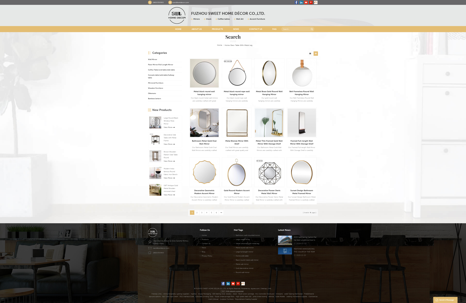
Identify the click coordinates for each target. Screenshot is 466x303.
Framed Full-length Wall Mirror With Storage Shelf (301, 142)
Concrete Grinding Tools (204, 296)
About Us (197, 29)
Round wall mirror (243, 272)
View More (168, 127)
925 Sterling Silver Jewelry (221, 294)
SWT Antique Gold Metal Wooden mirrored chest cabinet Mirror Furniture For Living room (171, 188)
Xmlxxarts (279, 294)
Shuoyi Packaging (204, 294)
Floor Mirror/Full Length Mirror (160, 65)
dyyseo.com (255, 288)
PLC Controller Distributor (264, 294)
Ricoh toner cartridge (246, 294)
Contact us (206, 243)
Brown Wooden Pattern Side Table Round (171, 155)
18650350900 (158, 2)
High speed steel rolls (243, 296)
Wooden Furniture (155, 88)
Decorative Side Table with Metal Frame (170, 138)
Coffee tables (224, 19)
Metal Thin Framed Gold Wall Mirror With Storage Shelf (269, 142)
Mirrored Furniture (155, 83)
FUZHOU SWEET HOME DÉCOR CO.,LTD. (228, 13)
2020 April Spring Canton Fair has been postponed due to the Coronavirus (305, 238)
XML (269, 288)
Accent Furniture (257, 19)
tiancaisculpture (155, 296)
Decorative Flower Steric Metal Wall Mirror (269, 192)
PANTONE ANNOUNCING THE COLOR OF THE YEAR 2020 (304, 250)
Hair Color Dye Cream (170, 296)
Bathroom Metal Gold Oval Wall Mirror (204, 142)
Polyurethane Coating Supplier (246, 299)
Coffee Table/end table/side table (161, 70)
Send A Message (446, 300)
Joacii (235, 294)
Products (217, 29)
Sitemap (264, 288)
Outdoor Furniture (226, 299)
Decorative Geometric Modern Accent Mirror (204, 192)
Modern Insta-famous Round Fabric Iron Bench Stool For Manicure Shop (171, 172)
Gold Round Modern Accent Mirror (237, 192)
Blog (203, 252)
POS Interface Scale (187, 296)
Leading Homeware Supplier (296, 296)
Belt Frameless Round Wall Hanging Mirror (301, 93)
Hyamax (194, 294)
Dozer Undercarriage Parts (224, 296)
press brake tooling (260, 296)
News (236, 29)
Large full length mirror (244, 252)
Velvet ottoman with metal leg (247, 243)
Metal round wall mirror (245, 248)
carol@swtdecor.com (180, 2)
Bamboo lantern (154, 99)
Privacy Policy (207, 256)
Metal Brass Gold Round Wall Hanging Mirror (269, 93)
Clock (208, 19)
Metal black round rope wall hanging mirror (237, 93)
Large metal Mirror (243, 239)
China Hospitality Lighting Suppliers (176, 294)
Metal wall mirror (242, 264)
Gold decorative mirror (245, 268)
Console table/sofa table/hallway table (161, 76)
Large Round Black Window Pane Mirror (171, 121)
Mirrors (196, 19)
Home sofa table (242, 256)
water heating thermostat (293, 294)
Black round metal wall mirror (247, 260)
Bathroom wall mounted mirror (248, 235)
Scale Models (280, 296)
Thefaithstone (309, 294)
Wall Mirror (152, 59)
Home (178, 29)
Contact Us (255, 29)
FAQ (274, 29)
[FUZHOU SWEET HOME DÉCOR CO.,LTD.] (177, 15)
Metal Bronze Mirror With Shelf (236, 142)
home (219, 45)
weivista (271, 296)
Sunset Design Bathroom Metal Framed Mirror (301, 192)
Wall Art (239, 19)
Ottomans (152, 93)
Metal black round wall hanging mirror (204, 93)
